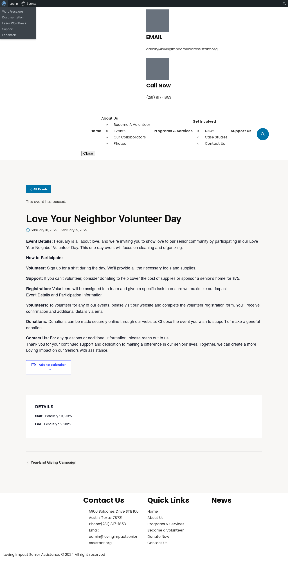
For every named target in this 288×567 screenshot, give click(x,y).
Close (88, 153)
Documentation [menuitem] (13, 17)
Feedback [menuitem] (9, 35)
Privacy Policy (162, 558)
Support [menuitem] (8, 29)
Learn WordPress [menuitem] (14, 23)
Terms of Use (207, 558)
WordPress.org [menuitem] (12, 11)
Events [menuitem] (31, 3)
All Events (40, 189)
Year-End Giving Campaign (53, 462)
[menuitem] (4, 3)
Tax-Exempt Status (258, 558)
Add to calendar (52, 364)
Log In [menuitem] (13, 3)
